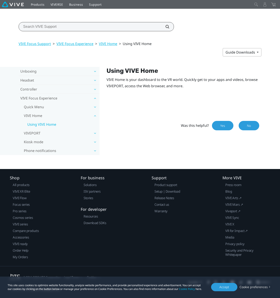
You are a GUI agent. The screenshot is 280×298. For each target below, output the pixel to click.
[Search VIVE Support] (165, 26)
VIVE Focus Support (35, 43)
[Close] (256, 4)
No (249, 126)
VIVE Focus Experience (74, 43)
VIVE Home (108, 43)
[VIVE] (13, 4)
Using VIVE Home (41, 124)
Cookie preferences (254, 287)
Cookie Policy (187, 289)
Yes (222, 126)
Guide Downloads (241, 52)
